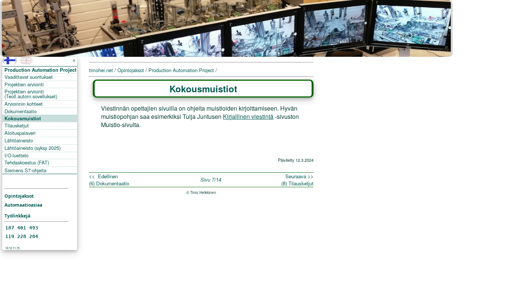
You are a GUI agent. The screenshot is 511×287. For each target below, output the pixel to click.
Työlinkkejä (17, 216)
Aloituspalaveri (20, 132)
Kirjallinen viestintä (248, 116)
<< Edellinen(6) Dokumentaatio (109, 180)
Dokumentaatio (20, 111)
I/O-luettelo (16, 155)
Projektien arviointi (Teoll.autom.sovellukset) (30, 94)
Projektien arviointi (24, 84)
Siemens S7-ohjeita (25, 170)
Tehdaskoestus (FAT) (26, 162)
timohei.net (101, 70)
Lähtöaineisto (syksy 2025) (32, 147)
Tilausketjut (16, 125)
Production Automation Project (40, 70)
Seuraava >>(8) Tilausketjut (297, 180)
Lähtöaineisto (18, 140)
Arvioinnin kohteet (23, 103)
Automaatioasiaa (23, 205)
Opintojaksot (19, 196)
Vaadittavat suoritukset (28, 76)
